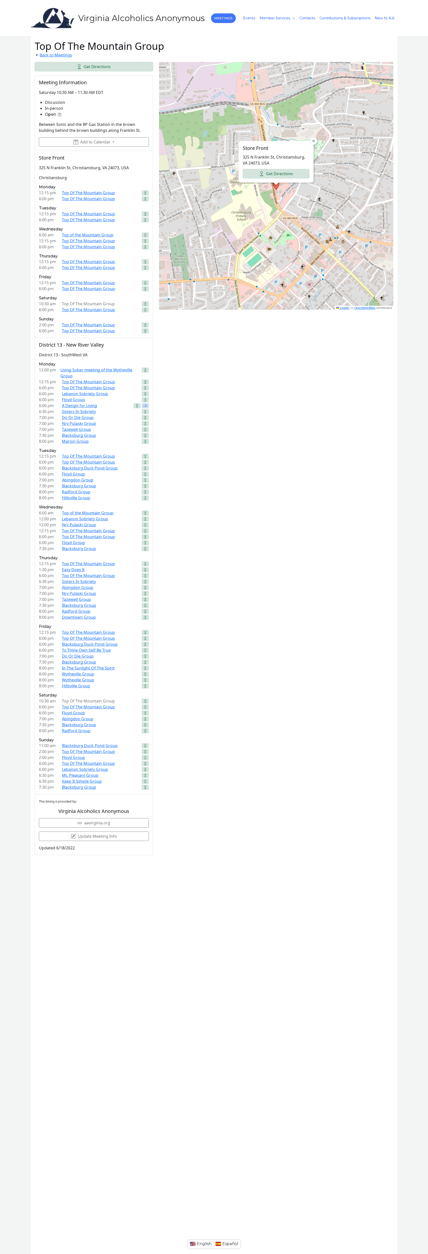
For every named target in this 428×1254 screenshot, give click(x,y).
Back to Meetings (56, 55)
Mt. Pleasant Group (80, 775)
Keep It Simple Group (82, 781)
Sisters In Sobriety (79, 411)
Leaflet (344, 308)
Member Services (275, 18)
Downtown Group (79, 617)
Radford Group (76, 492)
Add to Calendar (95, 142)
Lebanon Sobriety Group (85, 393)
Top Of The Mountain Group (88, 192)
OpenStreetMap (364, 308)
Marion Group (75, 441)
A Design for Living (79, 405)
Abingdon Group (77, 480)
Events (249, 18)
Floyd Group (73, 399)
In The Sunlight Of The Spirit (88, 668)
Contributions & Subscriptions (345, 18)
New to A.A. (385, 18)
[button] (223, 18)
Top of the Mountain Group (87, 235)
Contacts (307, 18)
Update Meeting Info (97, 836)
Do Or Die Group (78, 417)
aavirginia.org (97, 823)
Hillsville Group (76, 498)
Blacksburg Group (79, 435)
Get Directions (97, 66)
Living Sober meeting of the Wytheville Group (96, 373)
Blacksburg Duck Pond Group (90, 468)
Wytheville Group (78, 674)
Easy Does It (73, 569)
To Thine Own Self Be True (86, 650)
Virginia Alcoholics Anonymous (141, 18)
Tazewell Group (76, 429)
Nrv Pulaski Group (79, 423)
